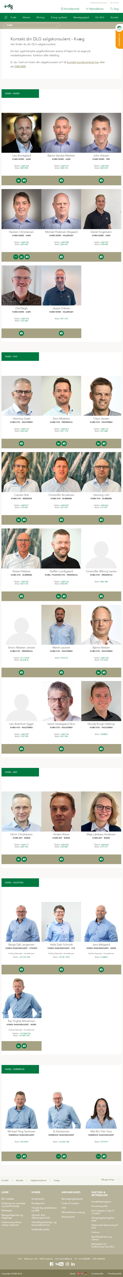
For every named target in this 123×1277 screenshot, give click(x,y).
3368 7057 (25, 734)
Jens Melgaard (101, 944)
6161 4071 (104, 507)
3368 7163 (25, 429)
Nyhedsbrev (96, 9)
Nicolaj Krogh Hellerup (101, 724)
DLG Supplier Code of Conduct (103, 1212)
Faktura (95, 1232)
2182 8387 (64, 847)
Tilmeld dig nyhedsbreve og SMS (44, 1209)
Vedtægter (7, 1210)
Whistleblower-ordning (73, 1212)
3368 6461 (105, 505)
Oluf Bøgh (21, 308)
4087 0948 (24, 168)
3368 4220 (105, 845)
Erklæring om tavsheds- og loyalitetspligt (14, 1204)
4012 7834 (64, 736)
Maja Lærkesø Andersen (101, 834)
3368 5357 (25, 582)
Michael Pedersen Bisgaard (61, 232)
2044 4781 (64, 244)
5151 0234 (104, 660)
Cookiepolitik (97, 1273)
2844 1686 (104, 582)
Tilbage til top (107, 1179)
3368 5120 (65, 582)
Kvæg (57, 1180)
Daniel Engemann (101, 232)
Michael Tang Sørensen (21, 1131)
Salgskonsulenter (39, 1180)
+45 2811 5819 (64, 957)
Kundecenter (38, 1198)
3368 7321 (105, 242)
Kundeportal (71, 9)
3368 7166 (65, 734)
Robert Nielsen (21, 571)
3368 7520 (105, 166)
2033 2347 (24, 431)
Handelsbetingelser (101, 1201)
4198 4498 (104, 244)
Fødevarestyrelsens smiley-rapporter (12, 1223)
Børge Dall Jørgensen (21, 944)
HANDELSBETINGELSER (98, 3)
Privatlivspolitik (100, 1206)
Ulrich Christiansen (21, 834)
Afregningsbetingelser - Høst (104, 1219)
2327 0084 (104, 431)
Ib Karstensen (61, 1131)
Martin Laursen (61, 647)
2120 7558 (24, 736)
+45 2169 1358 (24, 957)
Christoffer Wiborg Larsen (101, 571)
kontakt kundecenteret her (83, 62)
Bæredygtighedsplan (72, 1198)
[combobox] (32, 25)
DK (111, 3)
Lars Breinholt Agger (21, 724)
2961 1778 (64, 431)
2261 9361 (64, 507)
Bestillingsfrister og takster (102, 1238)
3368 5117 (25, 845)
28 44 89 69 (24, 660)
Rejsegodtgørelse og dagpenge (12, 1216)
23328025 (104, 734)
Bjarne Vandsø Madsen (61, 155)
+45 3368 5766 (25, 1033)
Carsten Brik (21, 495)
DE (117, 3)
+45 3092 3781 (24, 1036)
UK (114, 3)
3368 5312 (65, 429)
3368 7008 (65, 242)
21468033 (104, 957)
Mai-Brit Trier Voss (101, 1131)
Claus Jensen (101, 418)
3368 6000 (20, 66)
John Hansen (101, 155)
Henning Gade (21, 418)
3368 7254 (105, 658)
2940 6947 (64, 584)
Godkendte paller (41, 1229)
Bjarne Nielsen (101, 647)
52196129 (64, 658)
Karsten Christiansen (21, 232)
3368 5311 (25, 505)
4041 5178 (24, 584)
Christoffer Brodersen (61, 495)
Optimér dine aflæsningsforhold (41, 1216)
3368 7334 (25, 242)
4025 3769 (104, 168)
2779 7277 (104, 847)
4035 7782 (24, 847)
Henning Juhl (101, 495)
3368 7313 (65, 166)
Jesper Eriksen (61, 308)
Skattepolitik (68, 1216)
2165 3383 (24, 321)
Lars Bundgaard (21, 155)
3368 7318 (25, 319)
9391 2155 (64, 319)
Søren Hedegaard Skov (61, 724)
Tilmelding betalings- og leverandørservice (44, 1223)
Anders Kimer (61, 834)
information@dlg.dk (63, 1259)
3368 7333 (25, 166)
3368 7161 (105, 429)
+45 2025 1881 (64, 1142)
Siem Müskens (61, 418)
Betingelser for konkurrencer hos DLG (103, 1245)
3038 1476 (64, 168)
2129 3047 (24, 507)
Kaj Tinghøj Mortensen (21, 1021)
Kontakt (19, 1180)
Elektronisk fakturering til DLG (105, 1226)
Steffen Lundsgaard (61, 571)
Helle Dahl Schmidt (61, 944)
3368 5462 (65, 505)
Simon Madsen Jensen (21, 647)
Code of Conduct (70, 1203)
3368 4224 (65, 845)
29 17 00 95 (25, 658)
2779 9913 (104, 1142)
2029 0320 (24, 244)
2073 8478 (24, 1142)
